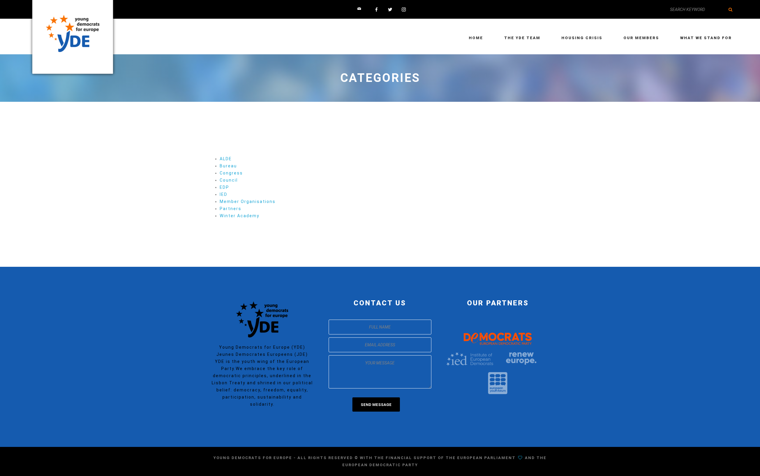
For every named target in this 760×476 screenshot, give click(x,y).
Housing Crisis (581, 38)
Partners (230, 208)
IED (223, 194)
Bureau (228, 166)
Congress (231, 173)
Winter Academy (239, 215)
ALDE (226, 158)
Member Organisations (248, 201)
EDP (224, 187)
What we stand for (706, 38)
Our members (641, 38)
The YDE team (522, 38)
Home (476, 38)
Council (229, 180)
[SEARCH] (730, 9)
